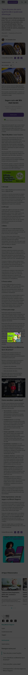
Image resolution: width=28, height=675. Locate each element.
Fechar (17, 334)
